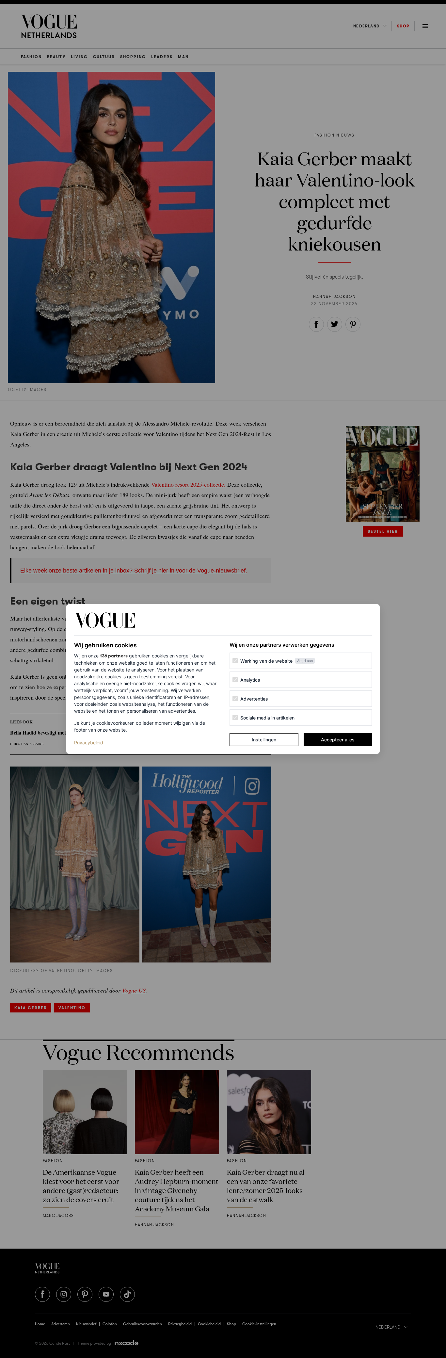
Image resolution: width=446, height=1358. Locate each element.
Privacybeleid (88, 742)
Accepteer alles (338, 739)
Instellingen (264, 739)
